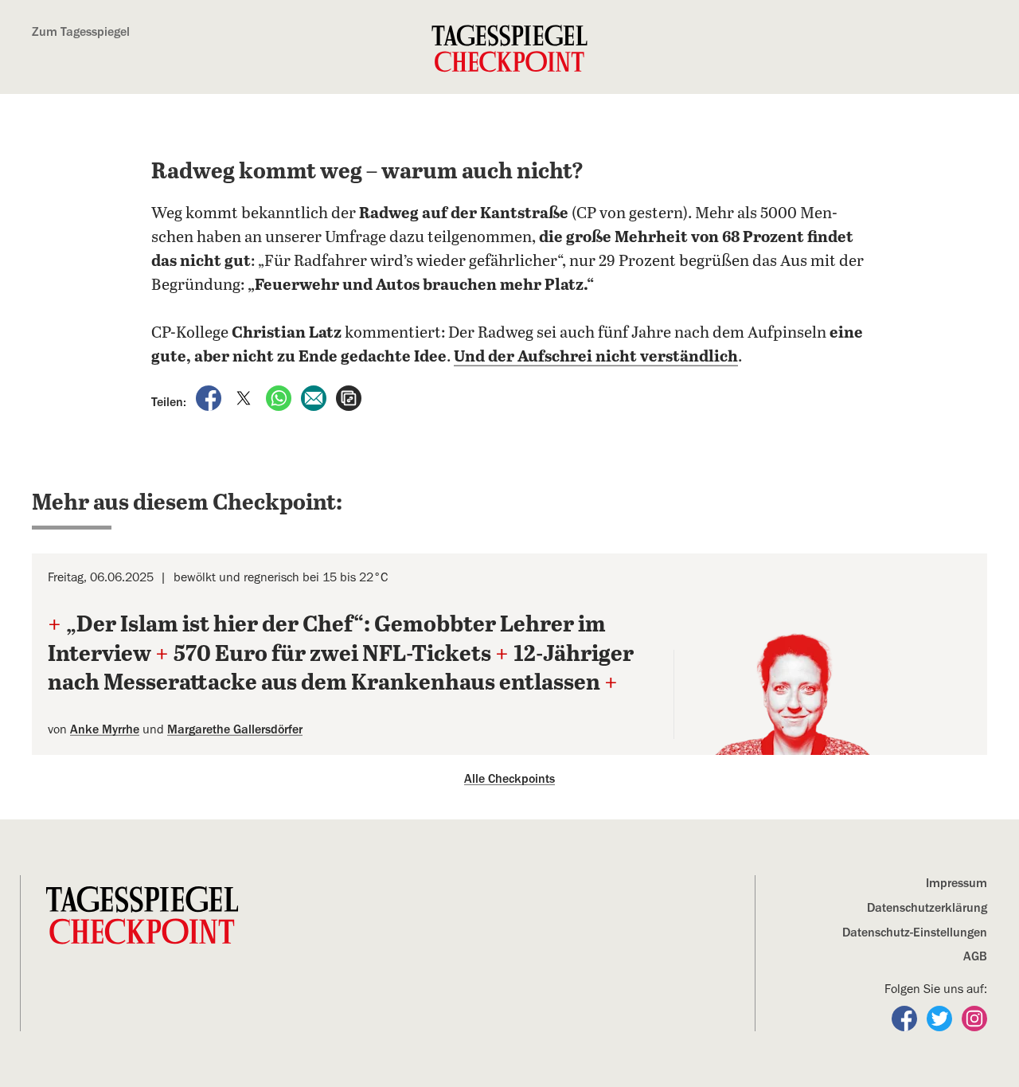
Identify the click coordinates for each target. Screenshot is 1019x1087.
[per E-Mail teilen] (315, 397)
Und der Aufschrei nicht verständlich (596, 357)
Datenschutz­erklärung (927, 907)
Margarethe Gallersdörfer (235, 729)
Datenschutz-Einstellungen (914, 932)
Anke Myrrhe (104, 729)
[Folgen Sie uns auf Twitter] (941, 1017)
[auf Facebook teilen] (210, 397)
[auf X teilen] (245, 397)
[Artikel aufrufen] (348, 397)
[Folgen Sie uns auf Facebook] (906, 1017)
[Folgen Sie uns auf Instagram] (974, 1017)
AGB (975, 956)
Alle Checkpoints (509, 778)
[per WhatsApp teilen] (280, 397)
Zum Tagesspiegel (81, 31)
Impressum (956, 883)
